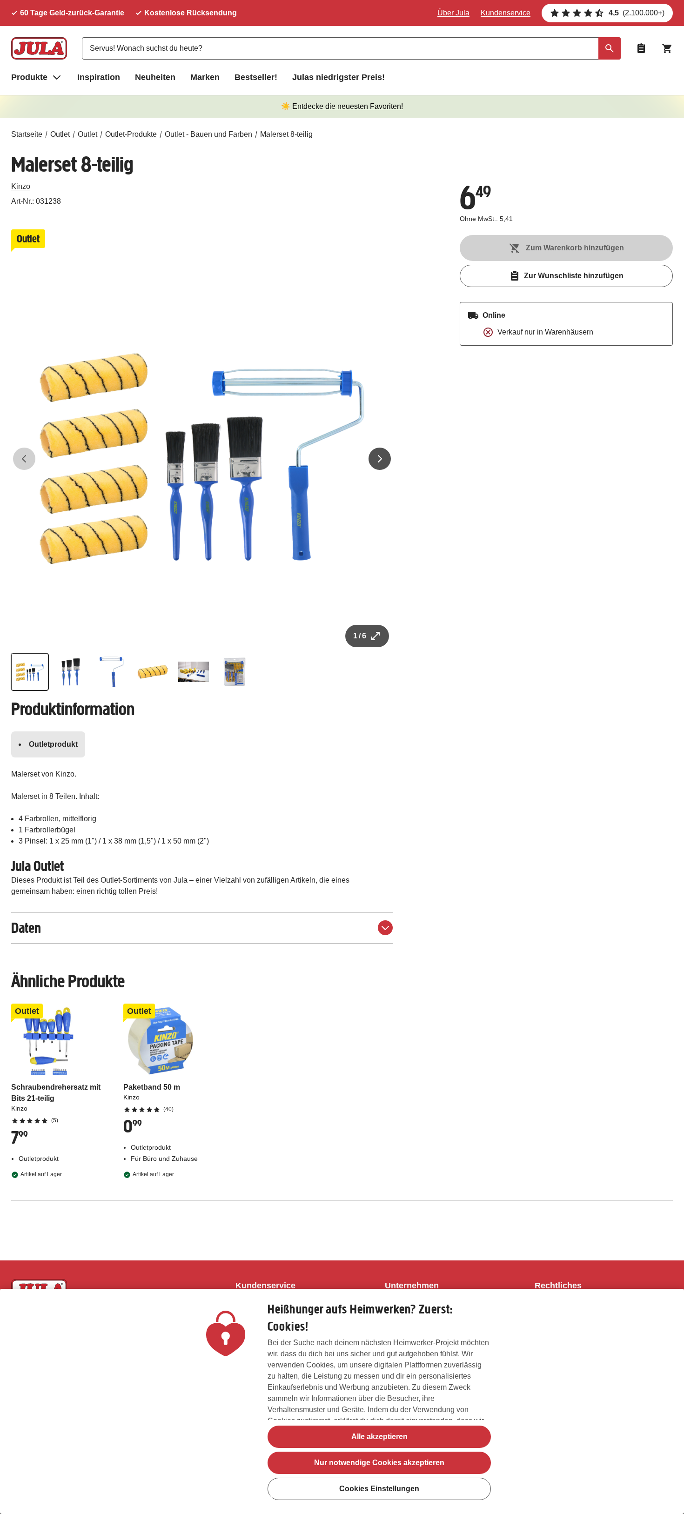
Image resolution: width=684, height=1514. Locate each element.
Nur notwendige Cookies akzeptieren (379, 1463)
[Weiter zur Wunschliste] (641, 48)
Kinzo (20, 186)
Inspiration (98, 77)
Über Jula (453, 13)
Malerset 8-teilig (286, 134)
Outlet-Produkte (131, 134)
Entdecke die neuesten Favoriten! (347, 106)
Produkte (29, 77)
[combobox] (351, 48)
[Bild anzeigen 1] (29, 671)
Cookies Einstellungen (379, 1489)
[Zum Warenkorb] (667, 48)
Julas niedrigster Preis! (338, 77)
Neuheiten (155, 77)
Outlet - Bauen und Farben (208, 134)
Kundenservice (505, 13)
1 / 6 (359, 636)
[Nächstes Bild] (380, 459)
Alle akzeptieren (379, 1436)
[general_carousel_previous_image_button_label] (24, 459)
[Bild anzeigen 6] (234, 671)
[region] (342, 1401)
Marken (205, 77)
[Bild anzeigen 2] (70, 671)
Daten (26, 928)
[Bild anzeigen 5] (193, 671)
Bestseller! (256, 77)
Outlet (60, 134)
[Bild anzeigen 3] (111, 671)
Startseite (26, 134)
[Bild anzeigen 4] (152, 671)
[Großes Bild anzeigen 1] (201, 458)
